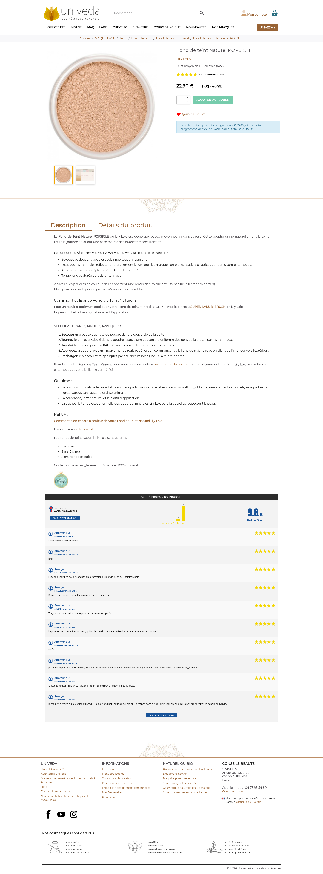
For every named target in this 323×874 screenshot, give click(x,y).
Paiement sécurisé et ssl (118, 783)
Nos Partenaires (112, 792)
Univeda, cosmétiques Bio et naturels (187, 769)
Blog (44, 787)
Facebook (49, 818)
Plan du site (109, 797)
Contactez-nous (233, 791)
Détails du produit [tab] (125, 225)
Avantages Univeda (53, 773)
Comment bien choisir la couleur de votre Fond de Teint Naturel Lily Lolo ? (109, 421)
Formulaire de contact (55, 791)
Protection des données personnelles (126, 787)
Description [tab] (68, 225)
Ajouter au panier (212, 100)
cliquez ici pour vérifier (249, 801)
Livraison (108, 769)
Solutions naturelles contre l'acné (185, 792)
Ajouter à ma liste (190, 114)
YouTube (62, 815)
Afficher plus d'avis (161, 715)
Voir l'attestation (65, 518)
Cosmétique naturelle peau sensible (186, 787)
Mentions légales (113, 773)
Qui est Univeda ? (52, 769)
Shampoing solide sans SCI (180, 783)
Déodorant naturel (175, 773)
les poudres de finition (171, 364)
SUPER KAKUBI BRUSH (208, 307)
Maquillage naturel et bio (179, 778)
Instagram (74, 815)
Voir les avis (213, 74)
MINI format (84, 429)
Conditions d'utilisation (117, 778)
